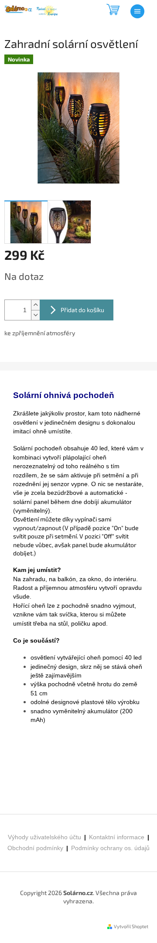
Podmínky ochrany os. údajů (109, 847)
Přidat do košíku (82, 309)
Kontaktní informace (116, 837)
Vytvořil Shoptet (131, 926)
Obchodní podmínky (35, 847)
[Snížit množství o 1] (35, 315)
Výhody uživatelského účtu (44, 837)
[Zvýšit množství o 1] (35, 305)
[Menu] (137, 11)
